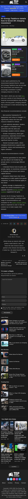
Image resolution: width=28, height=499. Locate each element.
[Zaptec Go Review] (4, 361)
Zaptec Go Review (14, 361)
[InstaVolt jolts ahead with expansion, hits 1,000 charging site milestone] (21, 425)
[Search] (26, 2)
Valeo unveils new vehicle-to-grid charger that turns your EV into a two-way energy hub (7, 458)
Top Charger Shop (18, 6)
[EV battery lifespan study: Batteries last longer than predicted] (7, 425)
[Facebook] (10, 223)
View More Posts (14, 237)
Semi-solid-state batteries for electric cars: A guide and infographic (17, 329)
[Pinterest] (18, 223)
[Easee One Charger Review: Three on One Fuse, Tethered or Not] (4, 376)
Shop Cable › (16, 59)
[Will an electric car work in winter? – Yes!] (4, 387)
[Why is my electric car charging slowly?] (4, 343)
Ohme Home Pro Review (15, 354)
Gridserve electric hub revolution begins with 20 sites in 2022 (18, 401)
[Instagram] (24, 256)
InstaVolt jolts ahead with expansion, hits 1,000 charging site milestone (20, 435)
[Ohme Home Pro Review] (4, 354)
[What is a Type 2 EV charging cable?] (4, 394)
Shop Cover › (16, 74)
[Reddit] (25, 223)
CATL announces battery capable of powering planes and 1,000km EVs (17, 408)
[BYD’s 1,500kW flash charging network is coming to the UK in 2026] (21, 448)
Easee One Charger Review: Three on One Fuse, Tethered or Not (17, 376)
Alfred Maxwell (14, 234)
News (3, 16)
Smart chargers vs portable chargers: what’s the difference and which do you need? (18, 322)
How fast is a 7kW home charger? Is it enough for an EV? (17, 336)
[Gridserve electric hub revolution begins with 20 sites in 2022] (4, 401)
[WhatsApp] (21, 223)
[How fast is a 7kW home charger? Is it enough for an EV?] (4, 336)
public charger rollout (19, 202)
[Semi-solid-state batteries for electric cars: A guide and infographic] (4, 329)
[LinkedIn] (19, 479)
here (22, 96)
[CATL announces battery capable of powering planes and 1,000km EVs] (4, 408)
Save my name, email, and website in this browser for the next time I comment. (13, 308)
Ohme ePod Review (14, 368)
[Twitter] (14, 223)
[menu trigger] (3, 2)
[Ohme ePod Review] (4, 369)
